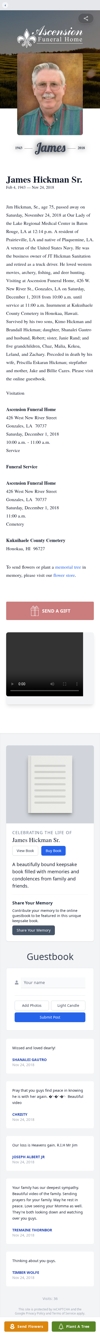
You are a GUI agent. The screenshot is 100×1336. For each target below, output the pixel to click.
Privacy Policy (35, 1313)
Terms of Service (64, 1313)
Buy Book (53, 850)
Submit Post (50, 1017)
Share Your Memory (34, 930)
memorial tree (68, 567)
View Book (25, 850)
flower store (64, 575)
